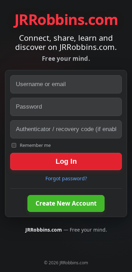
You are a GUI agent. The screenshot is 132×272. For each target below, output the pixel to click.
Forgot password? (66, 178)
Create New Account (66, 203)
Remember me (35, 145)
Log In (66, 161)
